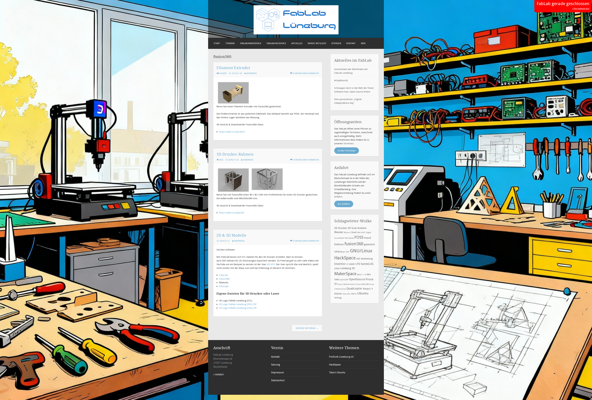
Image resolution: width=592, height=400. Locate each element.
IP (347, 264)
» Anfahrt (218, 374)
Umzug (337, 297)
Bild (221, 160)
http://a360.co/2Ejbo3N (231, 212)
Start (217, 43)
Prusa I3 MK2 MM (362, 284)
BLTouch (347, 233)
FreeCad (223, 275)
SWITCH (354, 294)
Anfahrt (338, 196)
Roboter (338, 293)
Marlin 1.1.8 (361, 275)
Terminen (348, 143)
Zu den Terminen (347, 150)
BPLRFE (271, 264)
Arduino (362, 228)
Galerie (223, 73)
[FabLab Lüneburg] (296, 33)
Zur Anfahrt (344, 204)
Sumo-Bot (346, 294)
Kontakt (351, 43)
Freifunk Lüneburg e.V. (341, 356)
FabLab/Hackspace (276, 43)
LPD (358, 263)
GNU (347, 252)
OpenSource (357, 279)
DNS (346, 238)
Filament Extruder (233, 68)
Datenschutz (278, 380)
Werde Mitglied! (317, 43)
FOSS (358, 237)
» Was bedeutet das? (580, 9)
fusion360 (353, 243)
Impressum (277, 372)
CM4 (358, 233)
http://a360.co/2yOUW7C (232, 131)
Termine (230, 43)
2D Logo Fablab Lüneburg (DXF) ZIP (238, 304)
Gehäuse (338, 251)
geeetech (369, 244)
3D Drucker (340, 228)
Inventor (340, 263)
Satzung (275, 364)
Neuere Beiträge (307, 328)
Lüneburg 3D (347, 268)
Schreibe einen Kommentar (306, 73)
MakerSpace (345, 273)
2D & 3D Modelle (231, 235)
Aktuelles (296, 43)
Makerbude (251, 73)
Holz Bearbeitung (364, 258)
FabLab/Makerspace (250, 43)
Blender (338, 232)
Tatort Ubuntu (337, 372)
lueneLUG (367, 263)
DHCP (363, 233)
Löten (337, 268)
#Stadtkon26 (341, 80)
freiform (339, 244)
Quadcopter (354, 288)
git (344, 252)
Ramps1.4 (368, 288)
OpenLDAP (344, 280)
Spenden (336, 43)
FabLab (351, 238)
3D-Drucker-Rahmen (235, 154)
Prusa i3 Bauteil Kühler (346, 284)
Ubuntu (362, 293)
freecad (367, 238)
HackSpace (345, 258)
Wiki (363, 43)
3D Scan (352, 228)
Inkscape (223, 286)
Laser (352, 263)
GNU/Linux (361, 250)
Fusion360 (224, 278)
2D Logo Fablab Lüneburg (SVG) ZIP (238, 308)
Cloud (353, 232)
